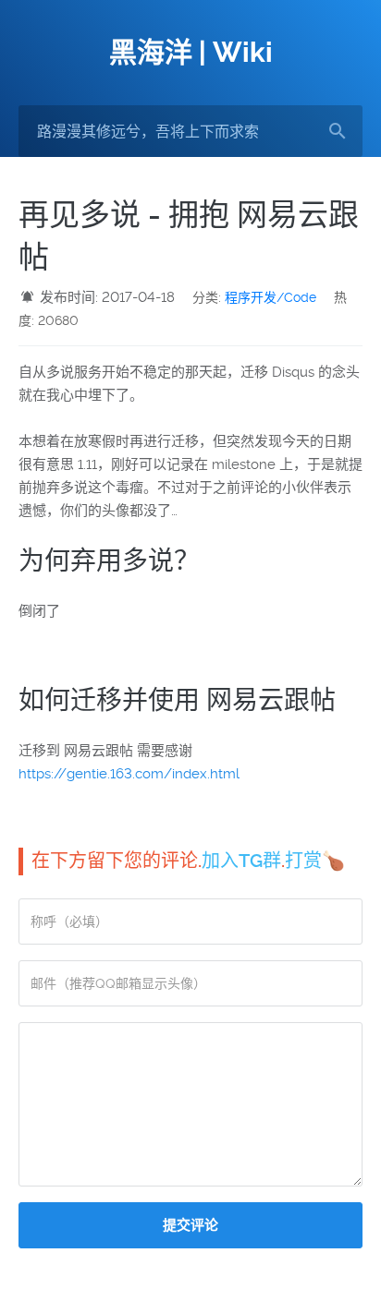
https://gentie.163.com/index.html (129, 773)
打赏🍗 (315, 860)
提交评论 (190, 1225)
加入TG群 (241, 860)
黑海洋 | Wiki (191, 52)
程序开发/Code (270, 297)
